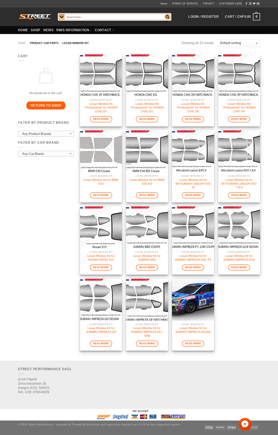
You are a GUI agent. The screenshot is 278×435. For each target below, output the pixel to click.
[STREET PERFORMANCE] (35, 17)
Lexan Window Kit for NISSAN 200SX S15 (101, 257)
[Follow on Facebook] (246, 3)
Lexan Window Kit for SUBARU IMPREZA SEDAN (193, 329)
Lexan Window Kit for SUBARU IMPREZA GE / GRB (147, 331)
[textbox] (45, 134)
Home (163, 3)
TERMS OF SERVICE (185, 3)
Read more (101, 119)
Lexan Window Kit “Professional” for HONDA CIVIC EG (147, 107)
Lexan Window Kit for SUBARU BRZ (147, 257)
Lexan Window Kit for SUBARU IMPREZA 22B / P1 (193, 257)
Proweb (77, 424)
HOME (23, 30)
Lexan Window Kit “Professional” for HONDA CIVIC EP (239, 107)
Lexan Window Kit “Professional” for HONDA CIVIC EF (101, 107)
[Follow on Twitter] (254, 3)
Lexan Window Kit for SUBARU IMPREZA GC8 (239, 257)
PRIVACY (209, 3)
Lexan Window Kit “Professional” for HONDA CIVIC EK (193, 107)
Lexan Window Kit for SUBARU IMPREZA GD (101, 329)
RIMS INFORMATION (72, 30)
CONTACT (103, 30)
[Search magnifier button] (167, 17)
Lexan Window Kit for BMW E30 (100, 181)
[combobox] (46, 134)
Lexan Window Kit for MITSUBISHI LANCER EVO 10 (193, 183)
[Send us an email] (258, 3)
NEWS (48, 30)
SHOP (35, 30)
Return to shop (46, 105)
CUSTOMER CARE (230, 3)
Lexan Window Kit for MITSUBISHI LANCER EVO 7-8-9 (239, 183)
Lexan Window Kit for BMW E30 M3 (146, 181)
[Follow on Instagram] (250, 3)
